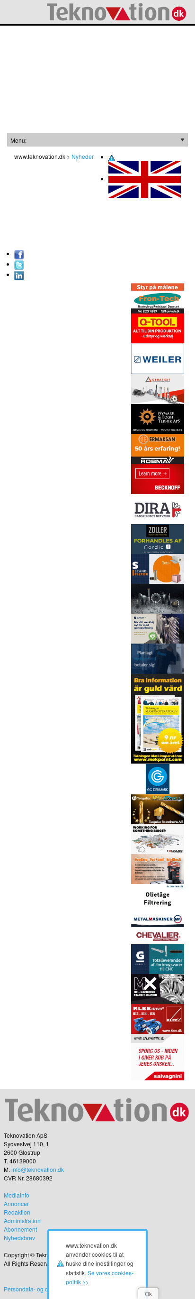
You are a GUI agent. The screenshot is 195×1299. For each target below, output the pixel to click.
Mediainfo (16, 1195)
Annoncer (16, 1203)
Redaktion (17, 1212)
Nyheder (82, 156)
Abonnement (20, 1229)
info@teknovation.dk (37, 1169)
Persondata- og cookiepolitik (40, 1289)
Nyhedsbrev (19, 1238)
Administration (22, 1220)
